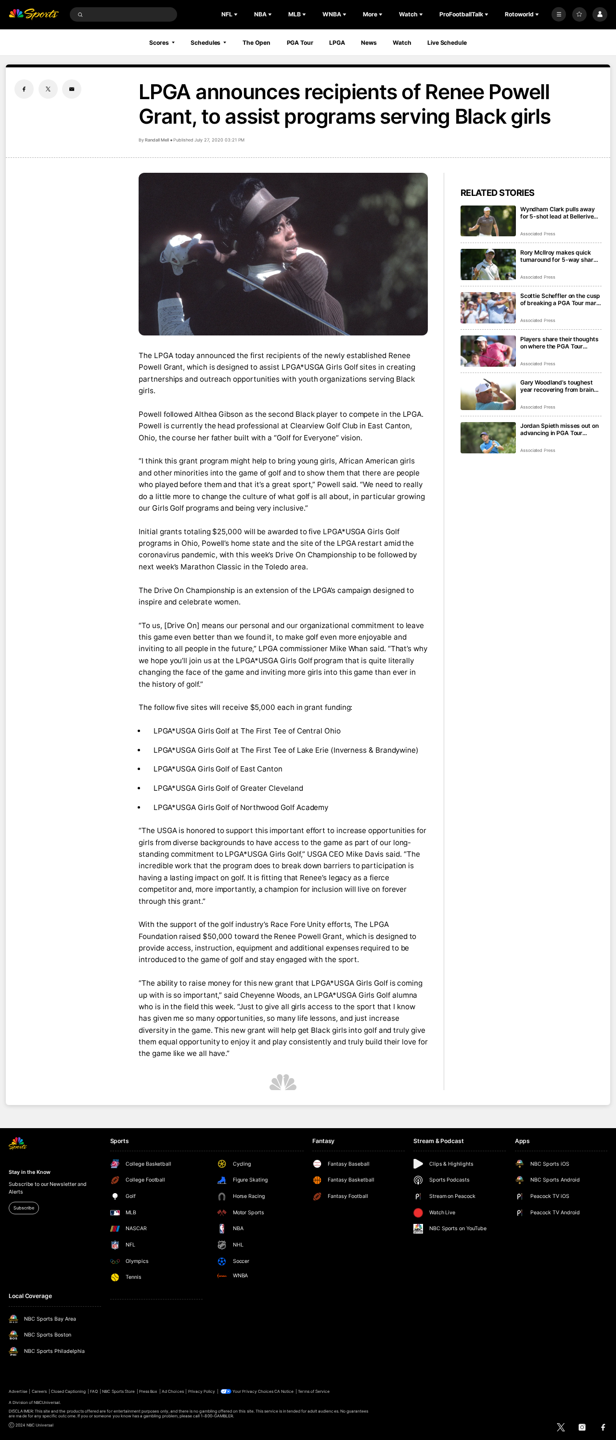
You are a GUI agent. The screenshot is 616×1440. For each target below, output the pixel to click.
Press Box (148, 1391)
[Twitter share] (48, 89)
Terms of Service (314, 1391)
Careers (39, 1391)
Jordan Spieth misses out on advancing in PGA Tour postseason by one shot (559, 429)
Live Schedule (446, 42)
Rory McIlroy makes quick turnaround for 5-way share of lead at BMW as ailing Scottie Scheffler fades (558, 256)
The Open (256, 42)
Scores (158, 42)
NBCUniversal (47, 1402)
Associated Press (537, 233)
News (369, 42)
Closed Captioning (68, 1391)
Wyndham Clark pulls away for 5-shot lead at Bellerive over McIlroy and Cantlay (557, 213)
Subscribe (23, 1207)
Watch (402, 42)
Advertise (18, 1391)
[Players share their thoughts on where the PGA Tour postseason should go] (488, 351)
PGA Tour (300, 42)
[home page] (34, 15)
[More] (559, 14)
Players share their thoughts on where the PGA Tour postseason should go (559, 342)
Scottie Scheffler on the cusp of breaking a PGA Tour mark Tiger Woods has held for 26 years (560, 299)
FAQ (94, 1391)
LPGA (337, 42)
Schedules (205, 42)
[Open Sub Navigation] (237, 14)
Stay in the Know (29, 1172)
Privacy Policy (202, 1391)
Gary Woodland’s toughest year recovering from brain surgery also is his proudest (558, 386)
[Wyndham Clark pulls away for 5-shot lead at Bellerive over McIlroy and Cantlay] (488, 221)
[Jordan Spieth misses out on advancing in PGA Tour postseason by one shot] (488, 437)
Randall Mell (156, 139)
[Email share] (71, 89)
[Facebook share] (24, 89)
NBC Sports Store (118, 1391)
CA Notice (284, 1391)
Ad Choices (172, 1391)
